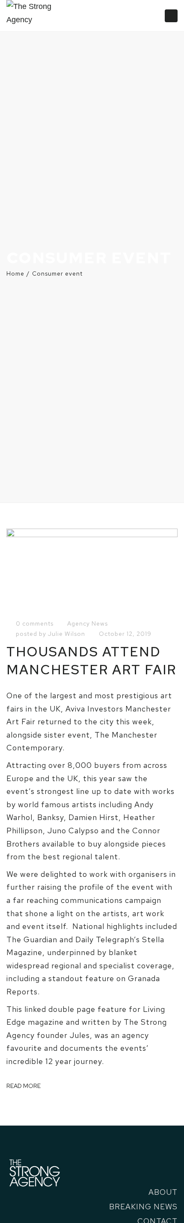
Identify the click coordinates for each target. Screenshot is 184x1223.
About (163, 1192)
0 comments (34, 623)
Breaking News (143, 1206)
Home (15, 273)
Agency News (87, 623)
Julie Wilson (66, 634)
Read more (23, 1086)
